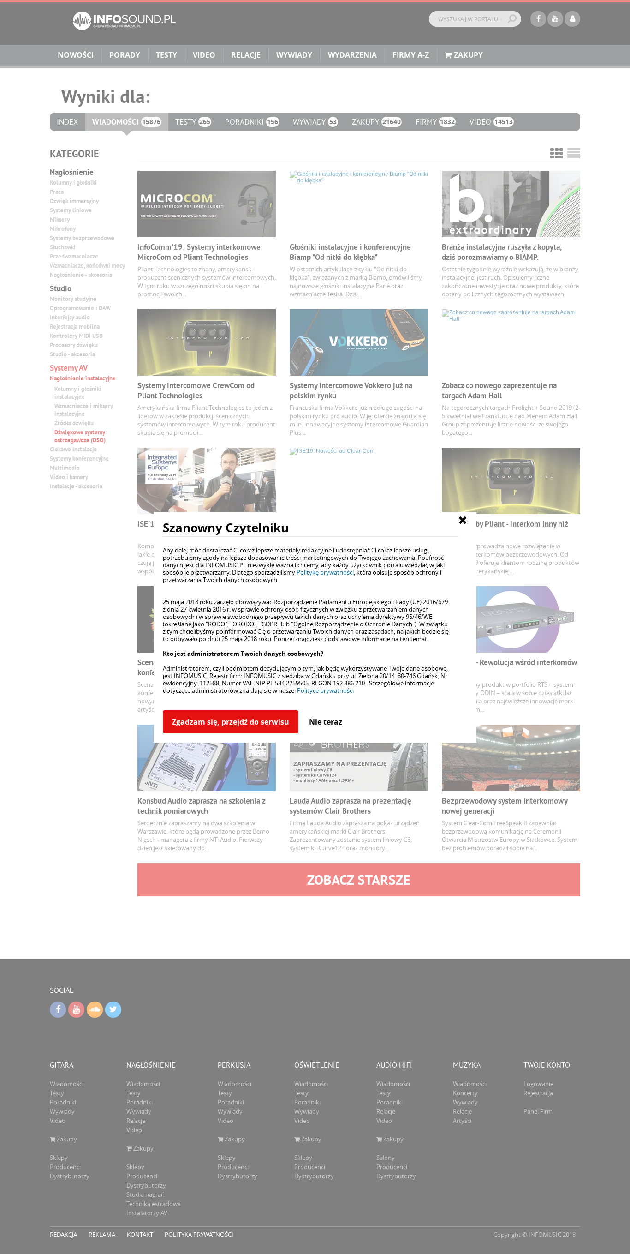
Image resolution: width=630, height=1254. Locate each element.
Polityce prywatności (325, 690)
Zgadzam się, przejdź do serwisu (230, 722)
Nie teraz (325, 722)
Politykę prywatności (325, 572)
